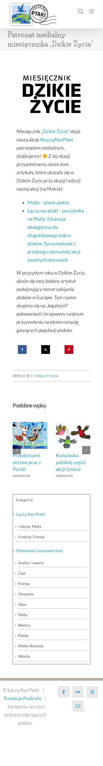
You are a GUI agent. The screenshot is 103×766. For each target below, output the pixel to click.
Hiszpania (26, 594)
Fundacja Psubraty (22, 698)
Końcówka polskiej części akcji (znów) (71, 462)
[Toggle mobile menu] (92, 11)
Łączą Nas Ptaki (30, 514)
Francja (24, 583)
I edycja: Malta (29, 526)
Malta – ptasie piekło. (48, 202)
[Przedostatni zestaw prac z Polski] (30, 425)
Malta (22, 615)
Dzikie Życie (55, 131)
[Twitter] (92, 692)
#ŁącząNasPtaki (56, 139)
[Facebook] (22, 349)
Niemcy (24, 625)
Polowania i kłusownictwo (39, 550)
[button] (17, 450)
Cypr (22, 573)
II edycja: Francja (46, 376)
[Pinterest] (69, 349)
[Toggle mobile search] (80, 11)
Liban (22, 604)
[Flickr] (78, 692)
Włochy (24, 656)
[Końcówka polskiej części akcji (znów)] (73, 425)
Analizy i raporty (31, 563)
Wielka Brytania (30, 646)
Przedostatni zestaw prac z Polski (27, 462)
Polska (23, 635)
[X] (45, 349)
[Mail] (78, 706)
